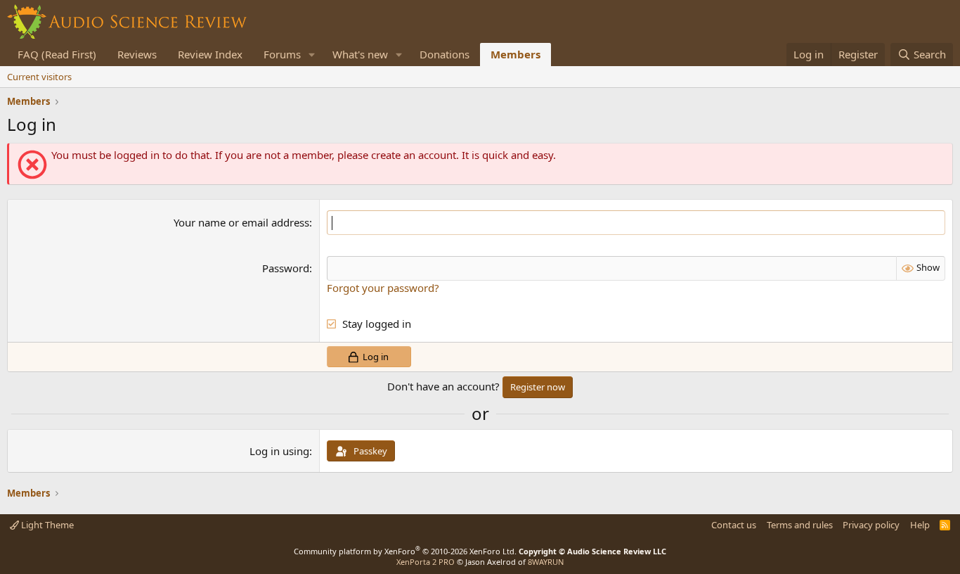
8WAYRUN (546, 561)
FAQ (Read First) (57, 54)
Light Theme (46, 524)
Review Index (210, 54)
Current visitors (39, 76)
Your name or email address (241, 222)
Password (285, 268)
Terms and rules (800, 524)
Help (920, 524)
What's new (360, 54)
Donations (444, 54)
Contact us (733, 524)
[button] (312, 54)
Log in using (279, 451)
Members (515, 54)
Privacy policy (871, 524)
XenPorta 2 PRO (425, 561)
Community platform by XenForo (405, 551)
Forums (282, 54)
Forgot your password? (383, 288)
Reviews (137, 54)
